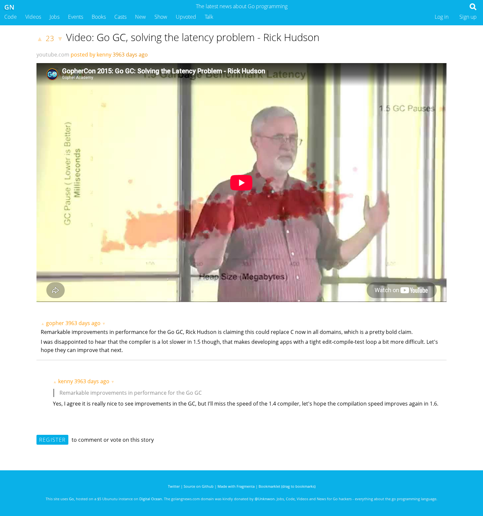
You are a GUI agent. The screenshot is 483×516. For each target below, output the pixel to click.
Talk (209, 16)
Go (71, 498)
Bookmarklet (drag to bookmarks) (287, 486)
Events (75, 16)
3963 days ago (83, 323)
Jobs (54, 16)
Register (52, 439)
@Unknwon (265, 498)
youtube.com (52, 54)
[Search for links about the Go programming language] (474, 8)
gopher (55, 323)
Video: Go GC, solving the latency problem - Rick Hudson (192, 37)
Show (160, 16)
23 (50, 38)
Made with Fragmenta (236, 486)
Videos (33, 16)
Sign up (468, 16)
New (140, 16)
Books (99, 16)
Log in (441, 16)
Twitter (174, 486)
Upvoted (186, 16)
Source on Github (199, 486)
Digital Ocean (150, 498)
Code (10, 16)
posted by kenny (91, 54)
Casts (120, 16)
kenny (65, 381)
